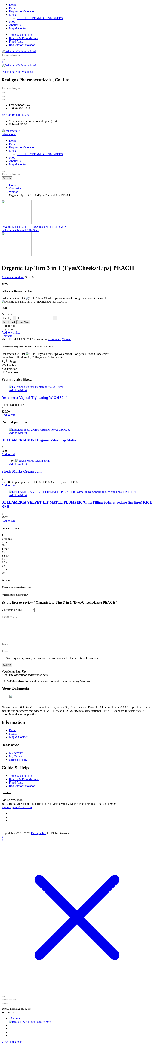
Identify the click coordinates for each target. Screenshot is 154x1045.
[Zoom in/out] (3, 999)
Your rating (9, 609)
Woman (13, 191)
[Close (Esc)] (14, 999)
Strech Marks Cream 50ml (22, 471)
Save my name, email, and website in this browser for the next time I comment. (52, 658)
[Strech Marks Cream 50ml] (32, 460)
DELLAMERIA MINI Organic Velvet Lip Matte (39, 440)
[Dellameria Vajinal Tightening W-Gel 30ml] (36, 386)
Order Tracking (18, 759)
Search (7, 178)
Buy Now (24, 322)
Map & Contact (18, 28)
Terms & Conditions (21, 34)
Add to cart (9, 322)
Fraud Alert (16, 41)
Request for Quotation (22, 11)
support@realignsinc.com (17, 807)
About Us (15, 25)
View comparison (12, 1041)
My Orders (15, 756)
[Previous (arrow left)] (3, 1003)
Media (13, 14)
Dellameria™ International (17, 71)
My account (16, 753)
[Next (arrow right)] (6, 1003)
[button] (15, 114)
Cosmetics (15, 188)
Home (12, 4)
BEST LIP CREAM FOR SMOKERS (40, 18)
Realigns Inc (38, 833)
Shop (12, 21)
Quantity (7, 318)
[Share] (10, 999)
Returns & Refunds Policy (24, 38)
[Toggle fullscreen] (6, 999)
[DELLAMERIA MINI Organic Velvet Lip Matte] (39, 429)
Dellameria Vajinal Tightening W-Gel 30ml (34, 398)
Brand (12, 8)
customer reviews (13, 277)
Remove (14, 1018)
